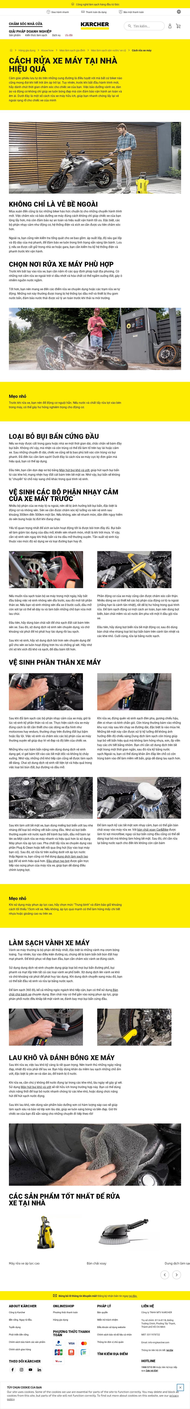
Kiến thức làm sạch (36, 35)
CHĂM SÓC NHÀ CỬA (25, 24)
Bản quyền (102, 1312)
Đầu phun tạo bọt (58, 861)
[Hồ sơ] (170, 25)
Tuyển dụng (15, 1327)
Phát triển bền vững (19, 1334)
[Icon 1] (12, 1369)
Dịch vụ (56, 35)
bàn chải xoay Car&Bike (152, 829)
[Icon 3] (30, 1369)
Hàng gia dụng (60, 1320)
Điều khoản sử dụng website (111, 1327)
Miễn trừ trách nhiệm (107, 1320)
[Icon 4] (39, 1369)
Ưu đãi (69, 35)
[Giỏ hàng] (178, 25)
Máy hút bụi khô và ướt (74, 470)
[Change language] (179, 11)
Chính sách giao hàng (20, 1349)
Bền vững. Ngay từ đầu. (20, 1320)
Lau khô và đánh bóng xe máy (62, 1058)
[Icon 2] (21, 1369)
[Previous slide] (164, 1274)
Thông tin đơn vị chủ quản (110, 1342)
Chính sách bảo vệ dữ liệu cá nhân (114, 1334)
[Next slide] (176, 1274)
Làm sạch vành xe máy (49, 943)
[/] (95, 26)
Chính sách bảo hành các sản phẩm (27, 1342)
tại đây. (133, 1295)
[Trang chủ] (11, 50)
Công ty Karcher (17, 1312)
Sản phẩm (15, 35)
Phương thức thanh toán (65, 1312)
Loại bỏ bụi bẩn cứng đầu (54, 436)
